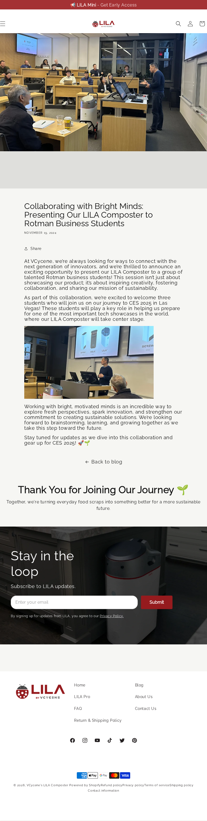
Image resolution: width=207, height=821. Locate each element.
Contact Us (146, 708)
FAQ (78, 708)
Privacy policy (133, 785)
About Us (144, 697)
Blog (139, 685)
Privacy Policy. (111, 616)
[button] (178, 24)
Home (79, 685)
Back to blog (106, 462)
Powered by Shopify (85, 785)
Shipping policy (182, 785)
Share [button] (36, 248)
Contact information (103, 790)
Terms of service (157, 785)
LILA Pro (82, 697)
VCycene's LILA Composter (47, 785)
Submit (157, 602)
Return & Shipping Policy (98, 720)
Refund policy (111, 785)
